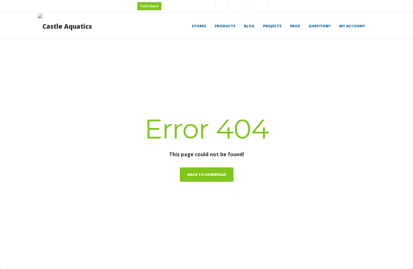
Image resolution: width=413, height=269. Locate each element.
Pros (295, 25)
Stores (199, 25)
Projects (272, 25)
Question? (319, 25)
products (225, 25)
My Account (352, 25)
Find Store (149, 6)
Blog (249, 25)
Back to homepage (206, 174)
